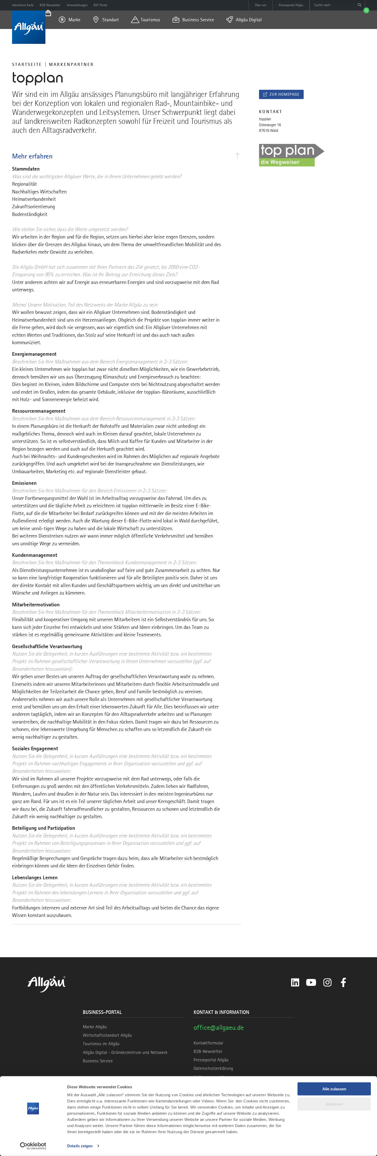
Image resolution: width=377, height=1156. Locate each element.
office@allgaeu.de (219, 1027)
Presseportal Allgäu (211, 1059)
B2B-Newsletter (208, 1051)
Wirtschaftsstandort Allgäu (107, 1035)
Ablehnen (334, 1104)
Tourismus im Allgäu (101, 1043)
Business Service (98, 1060)
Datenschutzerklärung (213, 1068)
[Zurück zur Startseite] (28, 27)
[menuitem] (69, 20)
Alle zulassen (334, 1089)
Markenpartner (71, 64)
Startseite (27, 64)
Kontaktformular (208, 1042)
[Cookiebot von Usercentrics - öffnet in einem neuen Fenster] (33, 1146)
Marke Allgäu (95, 1026)
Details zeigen (80, 1146)
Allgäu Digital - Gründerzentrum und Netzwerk (125, 1052)
